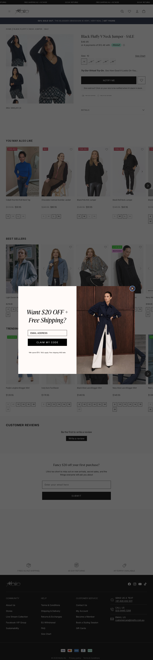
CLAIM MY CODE (47, 342)
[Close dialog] (132, 288)
